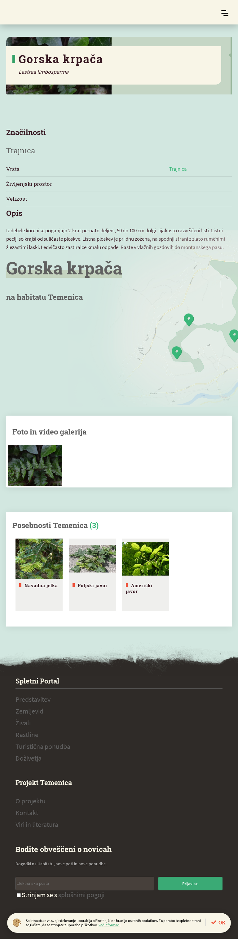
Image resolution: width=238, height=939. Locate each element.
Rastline (26, 734)
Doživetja (28, 758)
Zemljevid (29, 711)
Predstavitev (33, 699)
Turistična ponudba (42, 746)
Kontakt (26, 812)
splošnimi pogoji (81, 894)
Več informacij (110, 925)
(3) (94, 525)
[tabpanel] (39, 575)
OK (221, 922)
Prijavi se (190, 883)
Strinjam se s (63, 894)
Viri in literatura (36, 824)
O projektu (30, 801)
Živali (23, 722)
